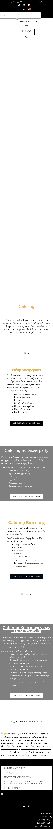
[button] (26, 26)
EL (5, 15)
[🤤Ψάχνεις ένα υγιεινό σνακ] (26, 757)
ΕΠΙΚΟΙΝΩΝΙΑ (12, 788)
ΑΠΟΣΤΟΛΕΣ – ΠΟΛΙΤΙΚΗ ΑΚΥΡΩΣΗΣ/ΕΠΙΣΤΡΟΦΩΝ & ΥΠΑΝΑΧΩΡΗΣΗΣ (25, 783)
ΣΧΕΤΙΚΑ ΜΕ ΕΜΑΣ (14, 768)
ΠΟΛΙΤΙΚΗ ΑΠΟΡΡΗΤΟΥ (17, 777)
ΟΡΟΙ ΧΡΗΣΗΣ (12, 773)
